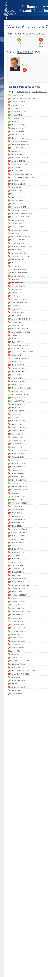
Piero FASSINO (25, 52)
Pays (28, 91)
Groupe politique (39, 91)
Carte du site (7, 1)
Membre (20, 91)
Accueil (6, 18)
